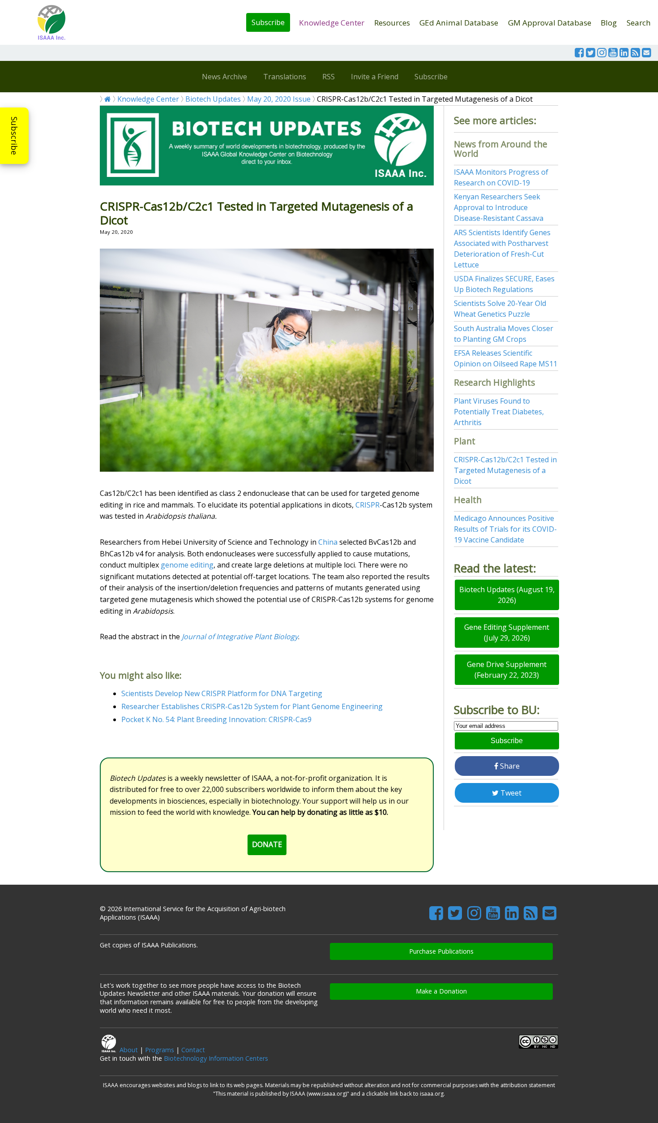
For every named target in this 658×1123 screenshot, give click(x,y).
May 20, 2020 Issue (279, 99)
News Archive (224, 77)
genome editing (187, 565)
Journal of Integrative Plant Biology (239, 636)
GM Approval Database (549, 22)
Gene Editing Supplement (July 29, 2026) (506, 632)
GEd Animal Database (458, 22)
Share (509, 766)
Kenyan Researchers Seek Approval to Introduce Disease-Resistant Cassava (498, 207)
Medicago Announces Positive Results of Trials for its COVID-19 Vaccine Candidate (505, 529)
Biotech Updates (213, 99)
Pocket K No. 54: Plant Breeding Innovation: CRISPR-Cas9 (216, 719)
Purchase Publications (441, 951)
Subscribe (268, 22)
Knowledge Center (331, 22)
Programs (159, 1050)
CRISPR (367, 505)
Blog (609, 22)
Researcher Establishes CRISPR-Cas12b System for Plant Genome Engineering (252, 706)
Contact (193, 1050)
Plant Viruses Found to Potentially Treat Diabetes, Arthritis (499, 411)
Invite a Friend (374, 77)
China (328, 542)
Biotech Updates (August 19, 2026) (507, 595)
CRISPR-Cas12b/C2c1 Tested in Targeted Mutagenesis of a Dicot (505, 470)
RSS (328, 77)
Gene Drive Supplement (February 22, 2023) (507, 669)
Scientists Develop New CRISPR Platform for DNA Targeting (221, 693)
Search (639, 22)
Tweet (510, 793)
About (129, 1050)
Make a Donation (441, 991)
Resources (392, 22)
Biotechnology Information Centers (216, 1058)
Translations (284, 77)
